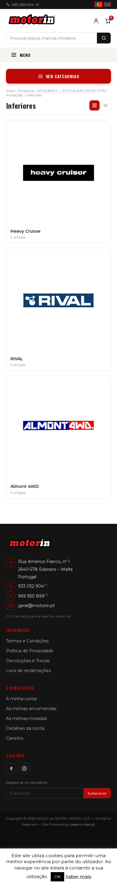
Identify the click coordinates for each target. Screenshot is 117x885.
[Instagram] (24, 768)
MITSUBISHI (47, 90)
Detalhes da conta (25, 728)
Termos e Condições (27, 641)
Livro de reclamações (28, 670)
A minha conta (21, 698)
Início (10, 90)
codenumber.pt (82, 824)
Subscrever (97, 793)
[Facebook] (11, 768)
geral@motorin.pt (36, 605)
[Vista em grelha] (94, 105)
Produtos (26, 90)
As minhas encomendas (31, 708)
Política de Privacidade (29, 650)
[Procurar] (104, 38)
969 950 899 (31, 596)
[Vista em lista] (106, 105)
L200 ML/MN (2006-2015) (83, 90)
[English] (107, 4)
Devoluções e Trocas (28, 660)
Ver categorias (62, 76)
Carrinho (14, 738)
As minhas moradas (26, 718)
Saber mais (78, 876)
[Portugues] (98, 4)
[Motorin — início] (33, 20)
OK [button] (57, 876)
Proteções (14, 95)
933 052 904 (25, 4)
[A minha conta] (96, 21)
